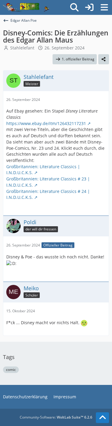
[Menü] (104, 7)
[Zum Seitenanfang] (102, 417)
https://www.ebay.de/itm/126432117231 (46, 123)
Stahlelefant (22, 48)
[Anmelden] (89, 7)
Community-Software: (56, 417)
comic (11, 369)
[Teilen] (103, 59)
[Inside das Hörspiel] (26, 7)
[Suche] (74, 7)
